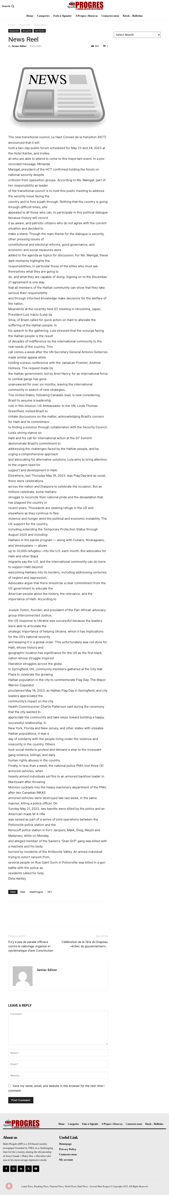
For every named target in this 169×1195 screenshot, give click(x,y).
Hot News (40, 30)
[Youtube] (36, 1169)
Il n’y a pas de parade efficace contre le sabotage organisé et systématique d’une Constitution (30, 946)
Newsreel (24, 25)
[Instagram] (13, 1169)
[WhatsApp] (41, 55)
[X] (22, 55)
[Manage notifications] (9, 1186)
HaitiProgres (36, 891)
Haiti (22, 891)
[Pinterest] (31, 55)
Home (11, 25)
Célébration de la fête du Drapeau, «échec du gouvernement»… (85, 944)
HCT (50, 891)
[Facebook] (12, 55)
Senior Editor (19, 46)
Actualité (26, 30)
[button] (8, 6)
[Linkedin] (21, 1169)
